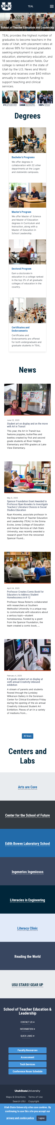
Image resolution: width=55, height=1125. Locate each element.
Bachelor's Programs (23, 157)
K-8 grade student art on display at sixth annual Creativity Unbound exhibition (25, 682)
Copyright (33, 1101)
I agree (41, 1118)
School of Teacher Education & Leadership (28, 1011)
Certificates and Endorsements (20, 329)
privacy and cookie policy (20, 1118)
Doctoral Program (21, 268)
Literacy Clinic (27, 928)
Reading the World (27, 956)
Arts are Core (27, 787)
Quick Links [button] (26, 1036)
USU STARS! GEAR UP (27, 985)
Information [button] (26, 1029)
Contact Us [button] (27, 1022)
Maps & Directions (16, 1096)
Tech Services (27, 1064)
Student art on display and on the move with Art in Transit (27, 425)
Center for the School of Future (27, 815)
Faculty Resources (28, 1050)
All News (27, 736)
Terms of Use (35, 1096)
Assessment (27, 1057)
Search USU (19, 1101)
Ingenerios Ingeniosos (27, 872)
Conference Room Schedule (27, 1071)
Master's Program (21, 212)
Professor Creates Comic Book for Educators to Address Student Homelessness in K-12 (25, 594)
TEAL (30, 6)
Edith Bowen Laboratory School (27, 843)
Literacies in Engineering (27, 900)
